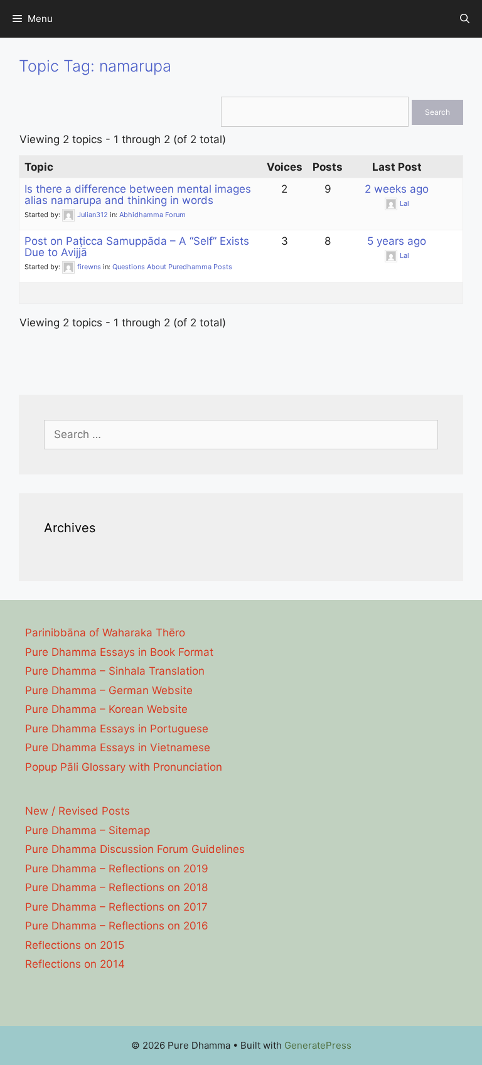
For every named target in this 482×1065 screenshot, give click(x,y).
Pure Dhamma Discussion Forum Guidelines (135, 849)
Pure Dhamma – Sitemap (87, 830)
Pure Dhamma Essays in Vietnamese (117, 747)
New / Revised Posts (77, 811)
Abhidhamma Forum (152, 214)
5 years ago (396, 241)
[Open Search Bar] (464, 19)
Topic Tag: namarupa (95, 65)
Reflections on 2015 (74, 945)
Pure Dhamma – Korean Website (106, 709)
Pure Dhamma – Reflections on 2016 (116, 925)
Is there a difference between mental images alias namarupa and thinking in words (137, 194)
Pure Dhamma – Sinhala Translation (115, 671)
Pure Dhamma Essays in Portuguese (116, 728)
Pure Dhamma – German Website (109, 690)
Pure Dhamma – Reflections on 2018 (116, 887)
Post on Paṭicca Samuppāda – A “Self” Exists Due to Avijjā (136, 247)
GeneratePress (317, 1045)
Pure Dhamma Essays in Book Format (119, 652)
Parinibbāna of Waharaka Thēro (105, 632)
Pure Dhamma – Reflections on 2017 (116, 907)
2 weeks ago (397, 189)
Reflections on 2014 (75, 964)
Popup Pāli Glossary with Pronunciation (123, 767)
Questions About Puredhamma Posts (172, 266)
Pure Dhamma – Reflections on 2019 (116, 868)
